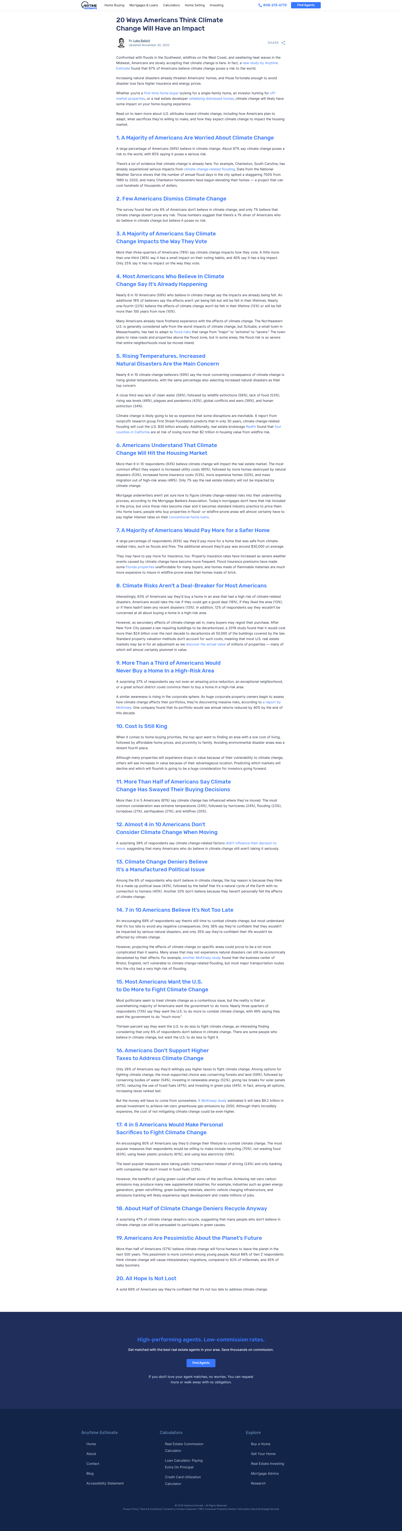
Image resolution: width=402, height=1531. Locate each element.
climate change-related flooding (209, 169)
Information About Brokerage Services (258, 1509)
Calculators (171, 5)
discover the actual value (206, 644)
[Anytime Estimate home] (91, 5)
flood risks (182, 332)
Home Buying (114, 5)
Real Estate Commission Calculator (184, 1447)
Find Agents (305, 5)
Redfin (251, 426)
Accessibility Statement (105, 1483)
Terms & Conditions (151, 1509)
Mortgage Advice (265, 1473)
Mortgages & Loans (143, 5)
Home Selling (195, 5)
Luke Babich (141, 40)
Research (258, 1483)
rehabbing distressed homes (211, 98)
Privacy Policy (130, 1509)
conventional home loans (189, 517)
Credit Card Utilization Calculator (183, 1480)
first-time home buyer (161, 93)
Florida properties (140, 567)
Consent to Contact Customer (180, 1509)
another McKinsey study (202, 958)
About (91, 1454)
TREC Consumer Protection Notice (217, 1509)
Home (91, 1444)
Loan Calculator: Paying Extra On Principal (184, 1463)
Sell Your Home (263, 1454)
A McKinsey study (212, 1100)
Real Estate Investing (267, 1463)
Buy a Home (260, 1444)
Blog (90, 1473)
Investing (216, 5)
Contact (92, 1463)
